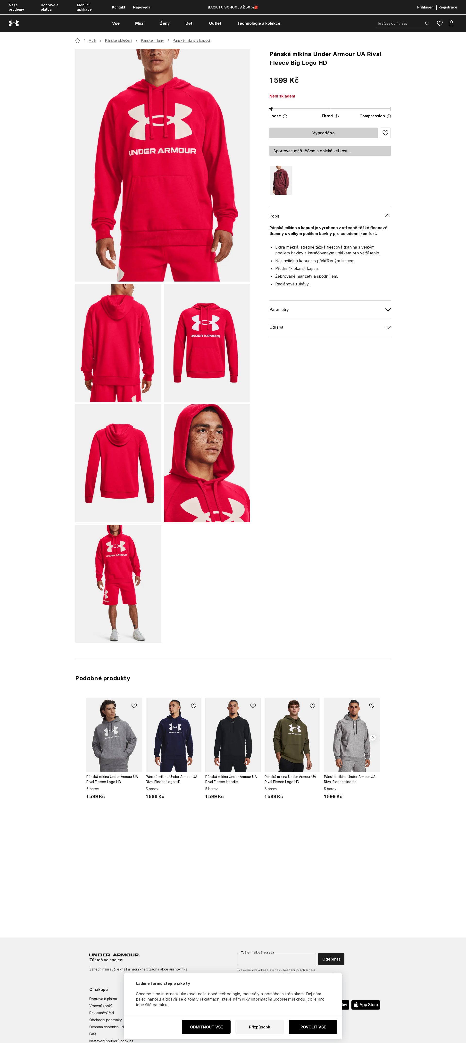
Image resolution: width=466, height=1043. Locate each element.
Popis (274, 215)
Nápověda (141, 7)
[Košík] (451, 23)
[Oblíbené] (440, 23)
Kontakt (118, 7)
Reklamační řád (101, 1013)
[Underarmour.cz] (14, 23)
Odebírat (331, 959)
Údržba (276, 326)
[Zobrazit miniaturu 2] (207, 343)
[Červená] (280, 180)
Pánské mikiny (152, 40)
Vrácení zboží (100, 1006)
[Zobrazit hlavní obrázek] (162, 165)
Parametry (279, 309)
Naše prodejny (16, 7)
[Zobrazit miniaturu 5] (118, 584)
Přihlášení (425, 7)
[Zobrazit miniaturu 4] (207, 463)
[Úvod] (77, 40)
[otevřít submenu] (124, 23)
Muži (92, 40)
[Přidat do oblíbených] (134, 706)
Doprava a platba (49, 7)
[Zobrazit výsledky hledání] (427, 23)
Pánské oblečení (118, 40)
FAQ (92, 1034)
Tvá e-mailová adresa (257, 952)
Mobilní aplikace (84, 7)
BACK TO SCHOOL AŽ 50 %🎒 (233, 7)
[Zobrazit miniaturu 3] (118, 463)
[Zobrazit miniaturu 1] (118, 343)
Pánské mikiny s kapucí (191, 40)
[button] (385, 133)
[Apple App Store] (365, 1005)
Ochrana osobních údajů (108, 1027)
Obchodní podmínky (105, 1020)
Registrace (448, 7)
